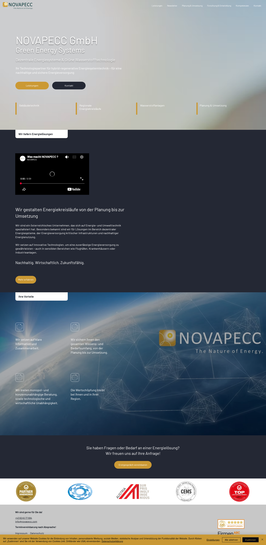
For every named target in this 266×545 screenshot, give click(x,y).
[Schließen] (262, 540)
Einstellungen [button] (213, 539)
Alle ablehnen (231, 539)
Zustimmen (250, 539)
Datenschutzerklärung (112, 541)
